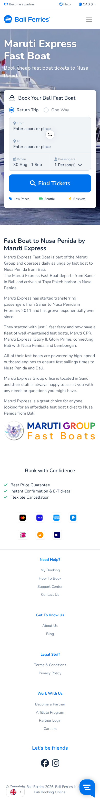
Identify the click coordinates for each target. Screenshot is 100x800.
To (18, 141)
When (21, 159)
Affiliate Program (50, 712)
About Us (50, 625)
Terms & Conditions (50, 664)
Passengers (66, 159)
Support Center (50, 586)
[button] (15, 792)
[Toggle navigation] (89, 19)
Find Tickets (53, 183)
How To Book (50, 578)
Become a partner (21, 4)
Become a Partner (50, 704)
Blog (50, 633)
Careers (50, 728)
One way (60, 110)
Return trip (27, 110)
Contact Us (50, 594)
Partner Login (50, 720)
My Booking (50, 570)
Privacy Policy (50, 673)
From (20, 123)
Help (67, 4)
